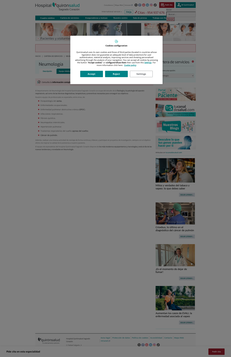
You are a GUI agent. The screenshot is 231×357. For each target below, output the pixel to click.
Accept (91, 73)
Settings (141, 73)
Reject (116, 73)
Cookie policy (130, 65)
